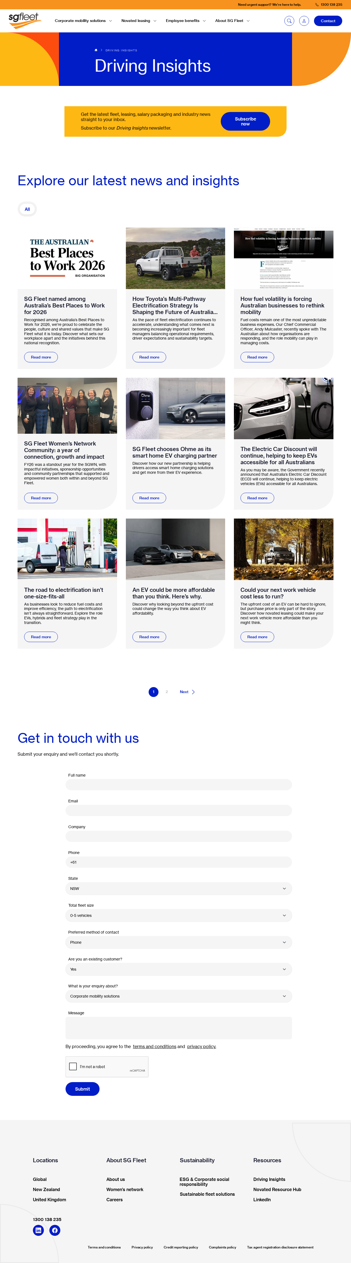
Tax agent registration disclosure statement (280, 1247)
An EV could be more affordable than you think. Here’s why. (173, 593)
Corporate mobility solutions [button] (80, 20)
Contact (328, 20)
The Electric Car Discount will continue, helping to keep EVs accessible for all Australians (278, 456)
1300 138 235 (47, 1219)
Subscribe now (245, 121)
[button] (304, 21)
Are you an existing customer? (95, 959)
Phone (74, 852)
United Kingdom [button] (49, 1199)
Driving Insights (121, 50)
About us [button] (115, 1179)
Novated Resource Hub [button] (277, 1189)
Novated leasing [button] (135, 20)
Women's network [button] (124, 1189)
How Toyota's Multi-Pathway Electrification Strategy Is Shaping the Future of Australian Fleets (174, 305)
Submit (82, 1089)
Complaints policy (222, 1247)
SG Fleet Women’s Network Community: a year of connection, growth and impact (64, 450)
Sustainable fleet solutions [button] (207, 1194)
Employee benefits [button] (182, 20)
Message (76, 1013)
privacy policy (201, 1046)
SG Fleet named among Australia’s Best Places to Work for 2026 (64, 305)
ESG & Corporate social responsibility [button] (204, 1182)
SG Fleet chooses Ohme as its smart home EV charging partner (174, 452)
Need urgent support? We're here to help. (269, 4)
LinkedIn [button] (262, 1199)
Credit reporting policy (181, 1247)
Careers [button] (114, 1199)
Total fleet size (81, 905)
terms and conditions (154, 1046)
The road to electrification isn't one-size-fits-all (63, 593)
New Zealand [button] (46, 1189)
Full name (77, 775)
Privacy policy (142, 1247)
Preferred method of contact (93, 932)
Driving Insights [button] (269, 1179)
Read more (41, 357)
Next (184, 691)
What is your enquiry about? (93, 986)
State (73, 878)
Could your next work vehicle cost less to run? (278, 593)
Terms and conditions (104, 1247)
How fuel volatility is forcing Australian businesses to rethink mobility (282, 305)
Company (76, 826)
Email (73, 801)
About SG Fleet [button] (229, 20)
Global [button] (40, 1179)
